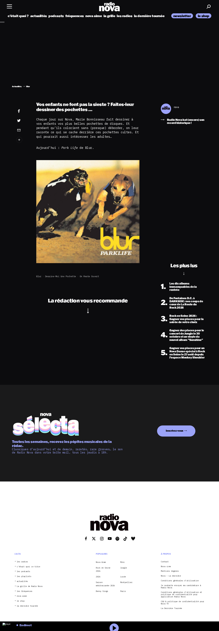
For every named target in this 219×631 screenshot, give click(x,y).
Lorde (123, 576)
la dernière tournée (149, 16)
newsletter (182, 16)
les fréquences (24, 591)
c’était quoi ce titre (28, 567)
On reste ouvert (89, 276)
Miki (122, 562)
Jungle (123, 568)
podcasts (56, 16)
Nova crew (166, 566)
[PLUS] (23, 140)
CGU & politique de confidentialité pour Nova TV (182, 602)
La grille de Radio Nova (29, 586)
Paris (123, 591)
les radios (124, 16)
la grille (109, 16)
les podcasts (23, 571)
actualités (38, 16)
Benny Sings (102, 591)
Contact (165, 562)
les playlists (24, 576)
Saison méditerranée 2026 (105, 584)
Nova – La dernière (171, 576)
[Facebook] (23, 111)
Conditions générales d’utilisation (180, 581)
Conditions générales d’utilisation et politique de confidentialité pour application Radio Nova (181, 594)
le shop (203, 16)
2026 (98, 576)
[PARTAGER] (23, 120)
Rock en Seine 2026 (103, 569)
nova (176, 107)
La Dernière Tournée (171, 608)
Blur (38, 276)
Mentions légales (170, 571)
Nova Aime (101, 562)
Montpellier (126, 582)
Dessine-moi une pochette (60, 276)
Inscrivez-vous (174, 430)
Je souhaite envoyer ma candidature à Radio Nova (181, 586)
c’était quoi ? (18, 16)
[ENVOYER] (23, 130)
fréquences (74, 16)
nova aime (93, 16)
